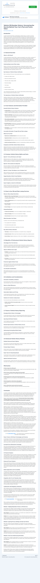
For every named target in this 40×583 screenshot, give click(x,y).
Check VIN (33, 6)
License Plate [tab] (12, 3)
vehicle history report (12, 433)
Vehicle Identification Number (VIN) (9, 5)
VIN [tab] (7, 3)
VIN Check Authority (14, 16)
